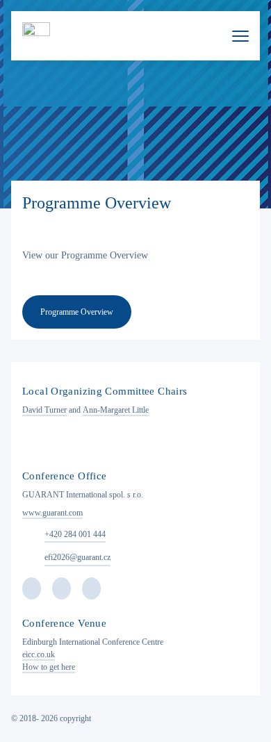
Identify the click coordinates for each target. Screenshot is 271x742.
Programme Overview (76, 312)
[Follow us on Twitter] (61, 588)
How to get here (48, 667)
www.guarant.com (52, 513)
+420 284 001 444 (75, 534)
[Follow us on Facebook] (31, 588)
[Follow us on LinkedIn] (91, 588)
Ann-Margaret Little (116, 410)
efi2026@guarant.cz (77, 557)
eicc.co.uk (38, 654)
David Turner (44, 410)
